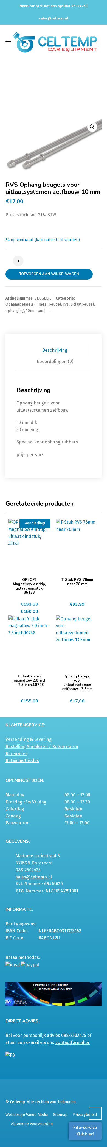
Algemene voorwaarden (32, 1123)
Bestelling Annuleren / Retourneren (41, 746)
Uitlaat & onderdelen (46, 87)
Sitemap (60, 1114)
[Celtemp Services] (54, 41)
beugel (55, 304)
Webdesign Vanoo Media (26, 1114)
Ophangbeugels (46, 92)
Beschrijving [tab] (54, 350)
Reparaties (16, 753)
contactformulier (72, 1042)
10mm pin (34, 310)
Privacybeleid (85, 1114)
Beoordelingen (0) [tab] (55, 361)
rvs (66, 304)
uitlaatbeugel (82, 304)
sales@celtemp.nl (53, 18)
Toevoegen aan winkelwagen (49, 274)
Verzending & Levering (28, 739)
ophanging (14, 310)
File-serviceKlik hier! (85, 1131)
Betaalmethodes (22, 760)
